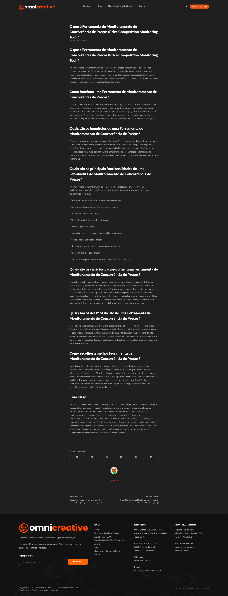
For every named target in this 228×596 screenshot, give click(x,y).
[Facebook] (77, 457)
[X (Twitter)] (91, 457)
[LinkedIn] (121, 457)
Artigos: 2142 (114, 481)
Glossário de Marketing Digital (120, 6)
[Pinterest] (106, 457)
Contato (141, 6)
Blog (100, 6)
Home (96, 529)
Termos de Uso (181, 588)
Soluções (86, 6)
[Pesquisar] (186, 6)
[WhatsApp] (151, 457)
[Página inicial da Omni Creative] (37, 7)
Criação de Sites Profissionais (106, 533)
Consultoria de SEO (102, 537)
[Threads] (136, 457)
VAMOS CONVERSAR (199, 6)
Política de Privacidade (199, 588)
